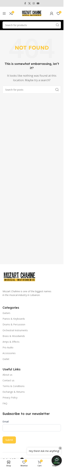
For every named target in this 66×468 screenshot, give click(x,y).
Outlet (6, 359)
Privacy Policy (10, 397)
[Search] (57, 25)
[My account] (51, 13)
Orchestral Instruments (15, 330)
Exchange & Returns (14, 391)
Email (6, 421)
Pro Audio (8, 347)
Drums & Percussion (14, 324)
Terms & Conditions (14, 386)
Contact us (8, 380)
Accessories (9, 353)
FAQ (5, 403)
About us (7, 374)
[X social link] (29, 3)
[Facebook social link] (25, 3)
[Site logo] (31, 13)
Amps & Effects (11, 341)
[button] (57, 460)
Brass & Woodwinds (14, 336)
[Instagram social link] (34, 3)
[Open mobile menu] (4, 13)
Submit (9, 439)
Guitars (6, 313)
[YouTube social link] (38, 3)
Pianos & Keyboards (14, 318)
